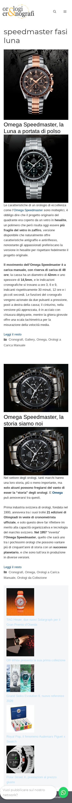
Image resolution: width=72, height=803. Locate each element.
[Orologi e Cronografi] (18, 11)
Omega (42, 339)
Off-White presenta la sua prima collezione (35, 660)
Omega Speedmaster (28, 210)
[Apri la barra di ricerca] (54, 11)
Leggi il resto (12, 334)
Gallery (30, 339)
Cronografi (16, 339)
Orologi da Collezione (32, 578)
